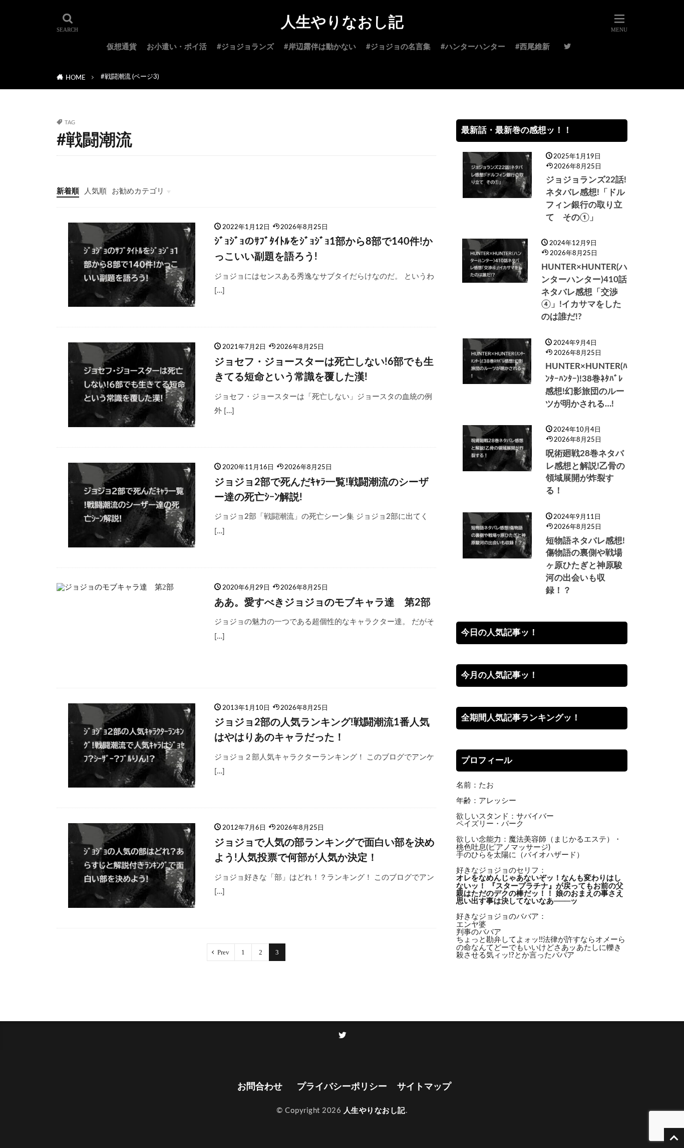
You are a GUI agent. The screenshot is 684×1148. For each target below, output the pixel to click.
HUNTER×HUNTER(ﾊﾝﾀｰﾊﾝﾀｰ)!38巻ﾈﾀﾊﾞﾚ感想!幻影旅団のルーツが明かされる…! (586, 385)
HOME (76, 77)
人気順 (95, 191)
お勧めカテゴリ (138, 191)
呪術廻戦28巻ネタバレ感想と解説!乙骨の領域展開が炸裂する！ (585, 472)
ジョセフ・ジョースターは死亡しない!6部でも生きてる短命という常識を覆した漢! (324, 369)
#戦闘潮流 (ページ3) (130, 76)
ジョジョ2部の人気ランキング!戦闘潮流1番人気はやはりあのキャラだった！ (322, 729)
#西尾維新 (532, 47)
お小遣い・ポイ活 (177, 47)
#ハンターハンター (473, 47)
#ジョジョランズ (245, 47)
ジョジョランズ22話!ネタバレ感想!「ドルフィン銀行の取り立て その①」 (586, 198)
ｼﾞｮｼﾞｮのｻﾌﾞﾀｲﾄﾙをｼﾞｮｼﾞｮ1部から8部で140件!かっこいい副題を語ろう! (323, 249)
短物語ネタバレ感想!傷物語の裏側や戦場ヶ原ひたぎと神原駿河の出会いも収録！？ (585, 566)
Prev (223, 952)
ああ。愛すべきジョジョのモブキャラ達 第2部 (322, 603)
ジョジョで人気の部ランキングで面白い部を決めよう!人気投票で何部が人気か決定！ (324, 850)
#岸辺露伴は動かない (320, 47)
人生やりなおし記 (342, 22)
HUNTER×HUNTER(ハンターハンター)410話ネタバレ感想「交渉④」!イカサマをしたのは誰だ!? (584, 292)
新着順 (68, 191)
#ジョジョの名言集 (398, 47)
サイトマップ (424, 1086)
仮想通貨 (122, 47)
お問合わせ (262, 1086)
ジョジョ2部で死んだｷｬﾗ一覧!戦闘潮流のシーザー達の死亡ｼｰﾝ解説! (321, 489)
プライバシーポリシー (342, 1086)
